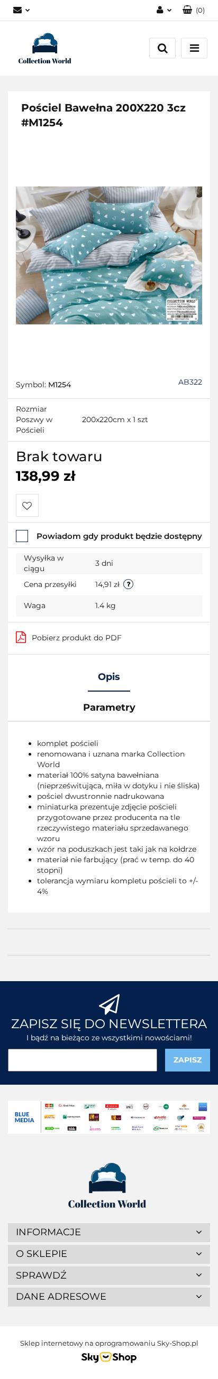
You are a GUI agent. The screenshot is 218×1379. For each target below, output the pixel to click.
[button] (193, 10)
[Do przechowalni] (27, 505)
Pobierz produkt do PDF (77, 637)
